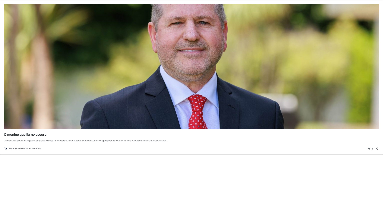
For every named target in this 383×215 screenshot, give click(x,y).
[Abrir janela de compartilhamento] (377, 147)
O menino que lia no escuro (25, 134)
